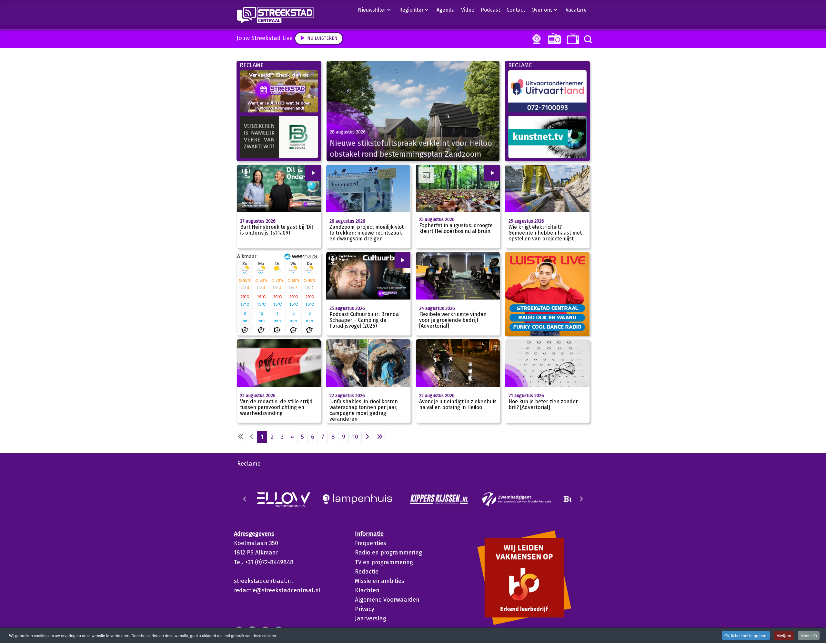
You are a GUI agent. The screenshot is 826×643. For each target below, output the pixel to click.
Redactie (366, 571)
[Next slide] (581, 498)
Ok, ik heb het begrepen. (745, 635)
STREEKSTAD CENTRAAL (547, 308)
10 (355, 436)
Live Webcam (535, 39)
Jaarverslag (370, 618)
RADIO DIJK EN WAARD (547, 317)
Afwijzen (784, 635)
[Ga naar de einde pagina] (379, 437)
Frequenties (370, 543)
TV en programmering (384, 562)
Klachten (367, 590)
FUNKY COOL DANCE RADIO (547, 327)
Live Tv (571, 38)
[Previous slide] (244, 498)
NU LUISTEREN (552, 38)
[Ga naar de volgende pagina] (367, 437)
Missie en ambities (379, 581)
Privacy (364, 609)
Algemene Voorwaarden (387, 599)
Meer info (809, 635)
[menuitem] (377, 9)
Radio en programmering (388, 552)
